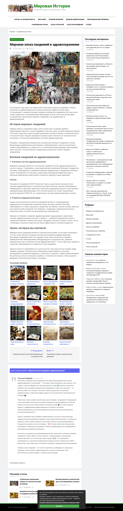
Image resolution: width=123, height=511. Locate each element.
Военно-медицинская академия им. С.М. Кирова (97, 262)
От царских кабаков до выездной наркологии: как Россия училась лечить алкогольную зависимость (98, 56)
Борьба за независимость (24, 19)
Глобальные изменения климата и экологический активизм (30, 481)
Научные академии (92, 227)
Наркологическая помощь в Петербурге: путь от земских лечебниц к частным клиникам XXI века (100, 87)
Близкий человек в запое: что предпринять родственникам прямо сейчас (98, 118)
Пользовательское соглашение (104, 507)
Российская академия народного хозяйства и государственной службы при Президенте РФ (99, 273)
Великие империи (56, 19)
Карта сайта (88, 507)
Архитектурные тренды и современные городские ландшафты (99, 289)
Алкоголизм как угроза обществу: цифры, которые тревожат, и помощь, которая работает (99, 108)
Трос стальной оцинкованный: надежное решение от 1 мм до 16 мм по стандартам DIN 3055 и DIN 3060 (99, 193)
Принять (59, 506)
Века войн (42, 19)
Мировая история (52, 6)
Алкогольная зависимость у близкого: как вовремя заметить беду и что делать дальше (99, 66)
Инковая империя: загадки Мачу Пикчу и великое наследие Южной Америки (99, 281)
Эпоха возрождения (75, 24)
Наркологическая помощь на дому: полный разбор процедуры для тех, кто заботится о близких (99, 77)
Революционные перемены (98, 19)
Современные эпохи (40, 24)
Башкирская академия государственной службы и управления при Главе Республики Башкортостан (99, 141)
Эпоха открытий (57, 24)
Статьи (88, 24)
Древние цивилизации (75, 19)
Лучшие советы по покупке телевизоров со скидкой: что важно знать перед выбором (98, 183)
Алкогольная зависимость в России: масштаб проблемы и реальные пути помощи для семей (99, 97)
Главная (12, 32)
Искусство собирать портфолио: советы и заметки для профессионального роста (97, 152)
